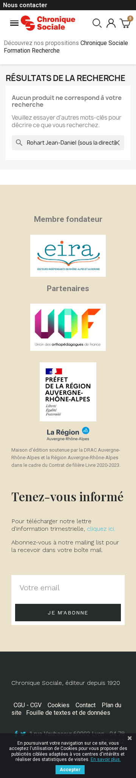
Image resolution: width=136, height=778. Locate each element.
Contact (86, 705)
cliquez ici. (101, 528)
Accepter (70, 769)
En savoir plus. (106, 759)
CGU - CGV (28, 705)
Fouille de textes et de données (68, 712)
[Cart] (124, 23)
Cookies (59, 705)
